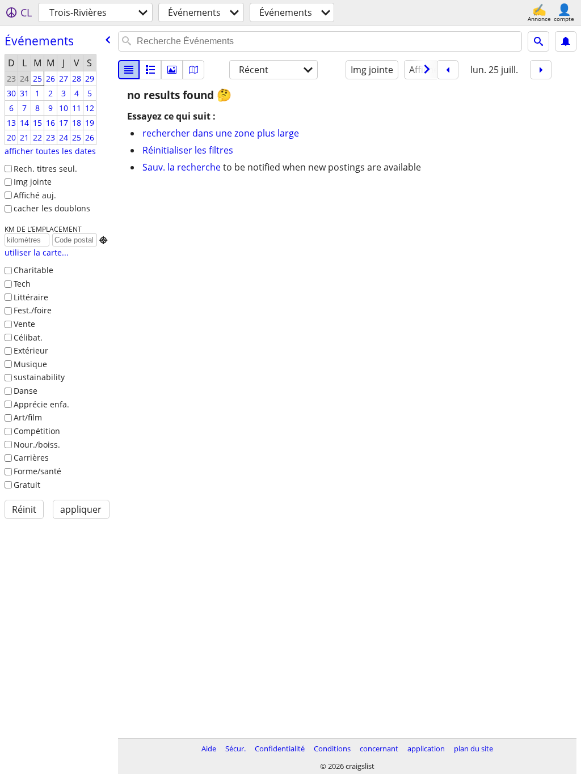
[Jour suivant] (540, 69)
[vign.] (150, 69)
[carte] (193, 69)
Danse (25, 390)
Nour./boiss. (37, 444)
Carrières (31, 457)
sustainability (39, 377)
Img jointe (33, 181)
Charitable (33, 270)
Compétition (37, 431)
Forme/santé (37, 471)
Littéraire (31, 297)
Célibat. (28, 337)
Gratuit (27, 484)
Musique (30, 364)
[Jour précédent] (447, 69)
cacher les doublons (52, 208)
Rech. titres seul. (45, 168)
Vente (24, 323)
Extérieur (31, 350)
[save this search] (565, 41)
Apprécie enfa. (41, 404)
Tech (22, 283)
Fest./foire (33, 310)
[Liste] (129, 69)
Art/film (28, 417)
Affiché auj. (35, 195)
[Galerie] (172, 69)
